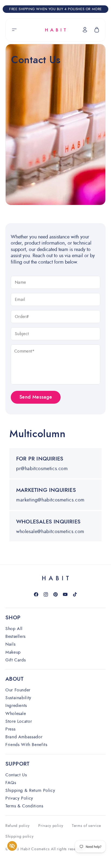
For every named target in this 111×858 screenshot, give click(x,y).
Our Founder (17, 690)
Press (10, 729)
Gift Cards (15, 660)
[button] (14, 30)
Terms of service (86, 825)
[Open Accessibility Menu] (12, 846)
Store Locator (18, 721)
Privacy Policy (19, 798)
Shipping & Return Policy (30, 790)
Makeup (13, 652)
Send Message (35, 397)
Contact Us (16, 775)
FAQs (10, 782)
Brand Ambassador (23, 737)
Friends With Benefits (26, 744)
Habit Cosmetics (35, 849)
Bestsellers (15, 636)
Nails (10, 644)
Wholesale (15, 713)
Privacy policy (50, 825)
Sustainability (18, 697)
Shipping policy (19, 836)
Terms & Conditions (24, 806)
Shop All (14, 628)
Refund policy (17, 825)
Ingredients (16, 705)
